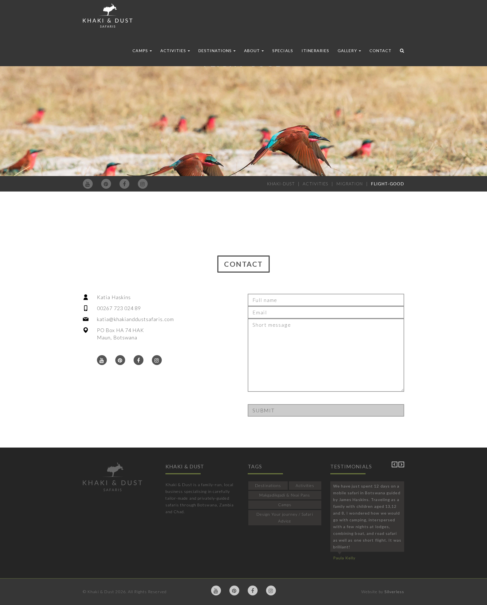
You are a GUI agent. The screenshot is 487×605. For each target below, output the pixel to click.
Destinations (215, 50)
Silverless (394, 591)
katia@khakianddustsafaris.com (135, 319)
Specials (282, 50)
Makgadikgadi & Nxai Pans (284, 495)
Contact (380, 50)
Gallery (348, 50)
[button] (395, 465)
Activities (173, 50)
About (252, 50)
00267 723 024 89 (119, 308)
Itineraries (315, 50)
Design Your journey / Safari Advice (284, 517)
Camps (140, 50)
